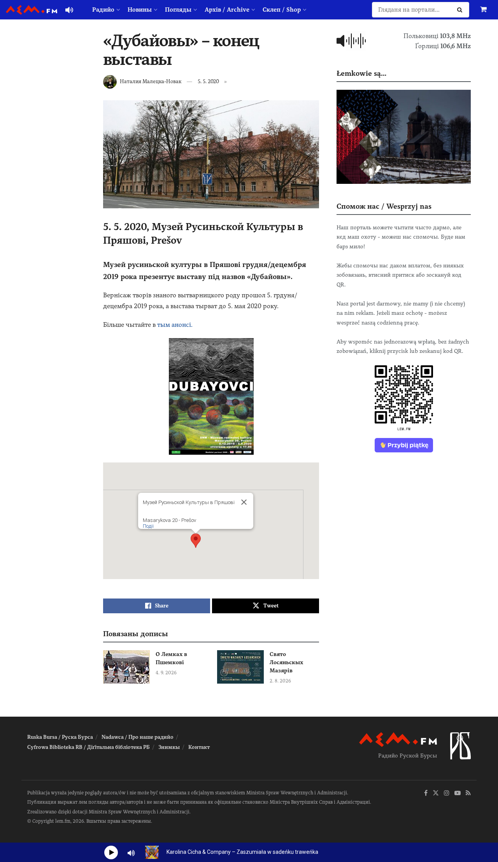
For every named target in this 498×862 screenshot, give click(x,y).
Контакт (199, 747)
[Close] (244, 502)
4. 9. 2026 (166, 672)
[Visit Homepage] (31, 10)
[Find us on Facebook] (426, 793)
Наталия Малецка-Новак (150, 81)
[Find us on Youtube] (457, 793)
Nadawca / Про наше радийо (138, 737)
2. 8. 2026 (280, 681)
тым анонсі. (175, 324)
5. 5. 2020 (208, 81)
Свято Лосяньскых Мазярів (286, 662)
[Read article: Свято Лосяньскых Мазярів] (240, 667)
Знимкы (169, 747)
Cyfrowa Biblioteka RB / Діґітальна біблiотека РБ (88, 747)
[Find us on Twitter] (436, 793)
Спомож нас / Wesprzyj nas (384, 206)
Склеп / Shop (282, 9)
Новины (140, 9)
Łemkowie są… (361, 73)
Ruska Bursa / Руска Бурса (60, 737)
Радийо (103, 9)
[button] (196, 540)
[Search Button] (461, 9)
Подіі (148, 526)
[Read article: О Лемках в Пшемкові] (126, 667)
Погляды (178, 9)
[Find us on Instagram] (446, 793)
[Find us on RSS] (468, 793)
